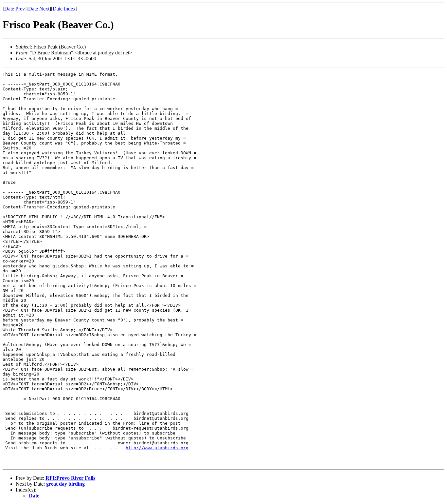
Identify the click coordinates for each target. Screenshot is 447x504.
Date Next (38, 8)
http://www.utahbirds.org (157, 447)
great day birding (65, 484)
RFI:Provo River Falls (70, 478)
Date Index (64, 8)
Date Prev (14, 8)
